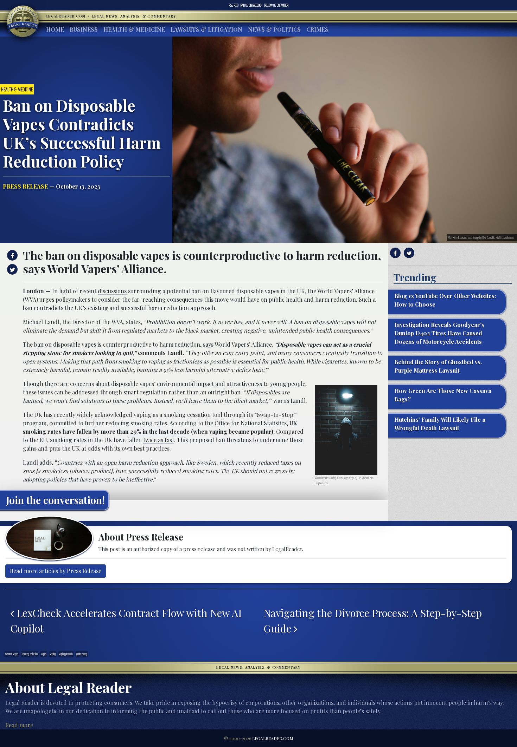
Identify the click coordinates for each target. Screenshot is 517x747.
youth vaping (81, 653)
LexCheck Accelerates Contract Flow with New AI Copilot (126, 620)
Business (84, 29)
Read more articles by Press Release (55, 571)
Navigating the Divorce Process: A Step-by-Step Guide (372, 620)
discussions (112, 291)
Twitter (276, 5)
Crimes (317, 29)
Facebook (251, 5)
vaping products (66, 653)
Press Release (25, 186)
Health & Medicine (134, 29)
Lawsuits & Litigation (206, 29)
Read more (19, 725)
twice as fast (158, 440)
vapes (43, 653)
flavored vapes (11, 653)
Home (55, 29)
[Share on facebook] (11, 255)
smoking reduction (30, 653)
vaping (53, 653)
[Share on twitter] (11, 269)
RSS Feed (233, 5)
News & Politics (274, 29)
